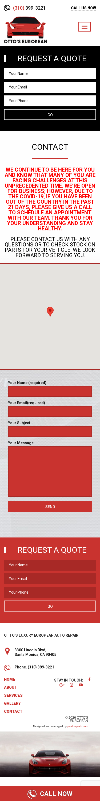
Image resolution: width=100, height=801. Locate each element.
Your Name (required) (27, 383)
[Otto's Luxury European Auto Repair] (25, 29)
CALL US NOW (83, 8)
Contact (13, 711)
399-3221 (29, 8)
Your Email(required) (26, 403)
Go (50, 115)
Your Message (21, 443)
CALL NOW (55, 794)
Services (13, 695)
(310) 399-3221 (41, 667)
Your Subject (19, 423)
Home (9, 679)
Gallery (12, 703)
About (10, 687)
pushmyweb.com (77, 726)
